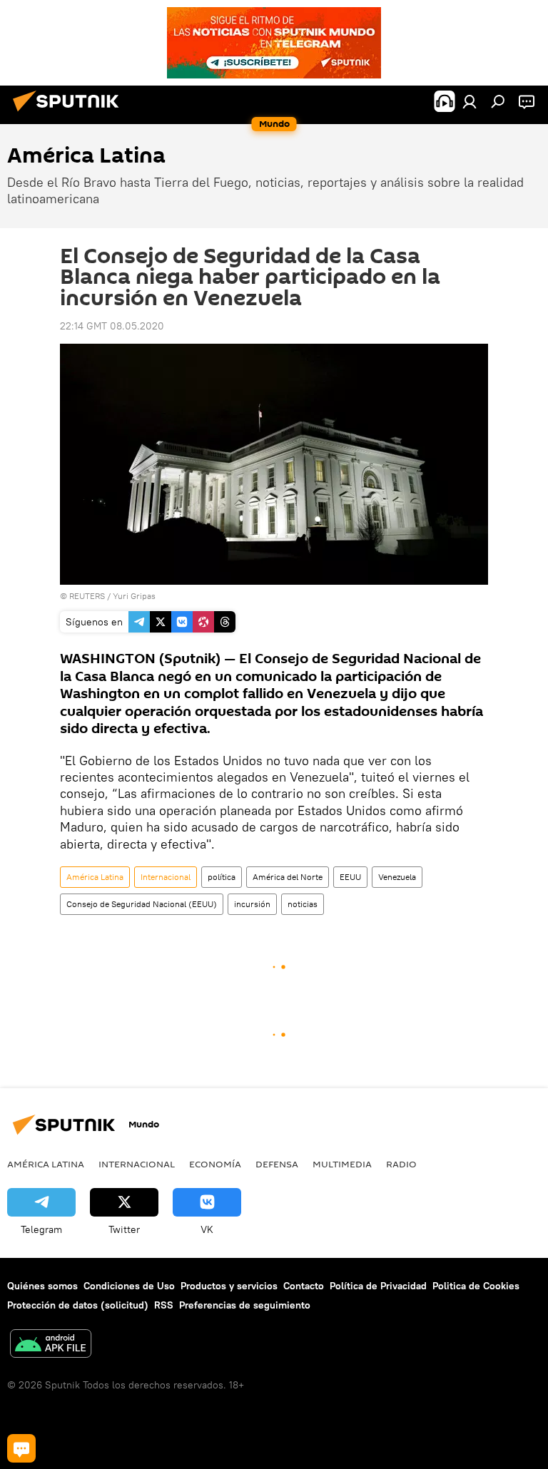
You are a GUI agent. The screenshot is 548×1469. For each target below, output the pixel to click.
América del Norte (288, 876)
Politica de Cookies (475, 1285)
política (221, 876)
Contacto (303, 1285)
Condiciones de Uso (129, 1285)
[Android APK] (50, 1345)
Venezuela (397, 876)
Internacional (166, 876)
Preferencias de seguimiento (244, 1305)
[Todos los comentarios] (21, 1448)
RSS (163, 1305)
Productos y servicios (229, 1285)
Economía (215, 1163)
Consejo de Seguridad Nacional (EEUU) (141, 904)
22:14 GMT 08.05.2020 (112, 325)
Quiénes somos (42, 1285)
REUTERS (87, 595)
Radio (401, 1163)
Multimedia (342, 1163)
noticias (303, 904)
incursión (252, 904)
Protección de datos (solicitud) (77, 1305)
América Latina (94, 876)
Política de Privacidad (378, 1285)
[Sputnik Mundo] (70, 113)
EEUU (350, 876)
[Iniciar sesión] (469, 101)
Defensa (276, 1163)
